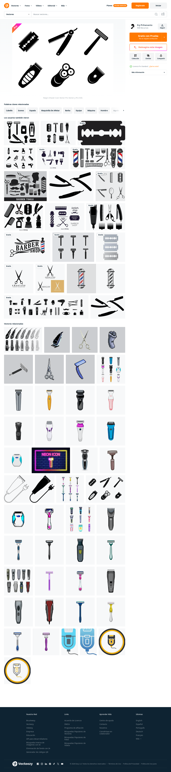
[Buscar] (156, 14)
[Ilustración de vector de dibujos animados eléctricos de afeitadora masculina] (80, 400)
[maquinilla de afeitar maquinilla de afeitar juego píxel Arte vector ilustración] (49, 519)
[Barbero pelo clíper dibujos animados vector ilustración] (18, 612)
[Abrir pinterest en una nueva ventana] (50, 764)
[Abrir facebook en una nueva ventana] (38, 764)
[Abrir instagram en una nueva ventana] (42, 764)
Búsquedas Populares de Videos (75, 744)
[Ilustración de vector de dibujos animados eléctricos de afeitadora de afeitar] (80, 431)
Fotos (27, 5)
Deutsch (139, 731)
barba (67, 110)
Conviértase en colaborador (105, 732)
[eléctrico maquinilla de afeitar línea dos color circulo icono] (17, 670)
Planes (109, 5)
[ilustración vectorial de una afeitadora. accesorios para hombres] (112, 460)
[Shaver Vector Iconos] (21, 133)
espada (32, 110)
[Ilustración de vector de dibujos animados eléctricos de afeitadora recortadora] (49, 431)
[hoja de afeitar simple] (101, 133)
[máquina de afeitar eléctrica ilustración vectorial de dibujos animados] (17, 460)
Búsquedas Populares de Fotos (75, 738)
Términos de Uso (114, 764)
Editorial (51, 5)
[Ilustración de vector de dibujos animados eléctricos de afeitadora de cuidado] (18, 431)
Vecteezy (30, 724)
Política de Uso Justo (149, 764)
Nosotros (103, 728)
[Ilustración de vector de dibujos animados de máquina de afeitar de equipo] (49, 581)
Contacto (103, 724)
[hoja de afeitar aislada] (110, 247)
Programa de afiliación (74, 728)
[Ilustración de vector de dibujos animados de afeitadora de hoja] (46, 641)
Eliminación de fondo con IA (38, 748)
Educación (30, 735)
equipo (79, 110)
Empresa (30, 731)
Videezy (29, 728)
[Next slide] (121, 111)
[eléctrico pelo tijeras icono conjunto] (29, 489)
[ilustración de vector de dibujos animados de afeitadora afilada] (80, 612)
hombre (104, 110)
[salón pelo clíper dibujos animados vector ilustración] (111, 581)
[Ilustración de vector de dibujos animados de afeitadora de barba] (111, 550)
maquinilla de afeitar (50, 110)
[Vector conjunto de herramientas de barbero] (53, 158)
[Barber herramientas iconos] (23, 216)
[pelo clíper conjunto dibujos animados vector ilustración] (18, 581)
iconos (21, 110)
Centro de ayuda (106, 720)
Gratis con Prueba (148, 37)
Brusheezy (30, 720)
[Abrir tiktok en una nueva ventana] (54, 764)
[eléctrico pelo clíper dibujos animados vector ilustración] (49, 612)
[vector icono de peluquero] (96, 278)
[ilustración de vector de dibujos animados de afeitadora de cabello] (49, 550)
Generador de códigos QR (37, 752)
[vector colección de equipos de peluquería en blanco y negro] (98, 158)
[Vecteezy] (6, 5)
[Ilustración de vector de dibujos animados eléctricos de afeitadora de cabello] (111, 431)
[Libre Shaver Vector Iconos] (58, 133)
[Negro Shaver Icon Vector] (105, 489)
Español (139, 724)
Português (140, 728)
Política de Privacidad (131, 764)
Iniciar (158, 5)
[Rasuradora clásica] (73, 247)
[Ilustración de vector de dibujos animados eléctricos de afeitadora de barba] (18, 400)
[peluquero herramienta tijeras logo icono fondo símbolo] (18, 278)
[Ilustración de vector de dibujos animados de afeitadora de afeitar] (80, 581)
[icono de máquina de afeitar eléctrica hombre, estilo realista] (85, 460)
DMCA (67, 724)
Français (139, 735)
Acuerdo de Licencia (73, 720)
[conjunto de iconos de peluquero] (46, 307)
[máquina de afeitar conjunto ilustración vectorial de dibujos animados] (70, 489)
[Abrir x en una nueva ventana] (58, 764)
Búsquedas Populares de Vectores (75, 732)
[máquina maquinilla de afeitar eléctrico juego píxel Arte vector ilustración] (18, 519)
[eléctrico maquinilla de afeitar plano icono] (70, 641)
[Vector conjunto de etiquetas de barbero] (64, 216)
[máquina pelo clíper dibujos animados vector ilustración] (80, 550)
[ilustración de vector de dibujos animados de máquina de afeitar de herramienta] (17, 641)
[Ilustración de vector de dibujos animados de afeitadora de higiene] (18, 550)
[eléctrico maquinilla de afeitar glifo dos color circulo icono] (112, 641)
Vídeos (39, 5)
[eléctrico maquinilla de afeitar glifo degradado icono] (88, 641)
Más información (138, 72)
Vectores (15, 5)
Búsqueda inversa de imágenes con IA (35, 743)
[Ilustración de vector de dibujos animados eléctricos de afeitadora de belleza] (111, 400)
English (139, 720)
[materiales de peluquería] (110, 186)
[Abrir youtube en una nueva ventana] (62, 764)
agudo (116, 110)
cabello (9, 110)
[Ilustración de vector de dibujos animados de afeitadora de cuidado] (111, 612)
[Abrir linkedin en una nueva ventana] (46, 764)
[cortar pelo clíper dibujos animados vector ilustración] (111, 519)
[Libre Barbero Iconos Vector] (19, 158)
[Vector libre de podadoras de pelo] (105, 216)
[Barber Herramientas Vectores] (25, 186)
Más (63, 5)
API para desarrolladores (36, 739)
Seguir (162, 28)
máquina (91, 110)
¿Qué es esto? (154, 66)
